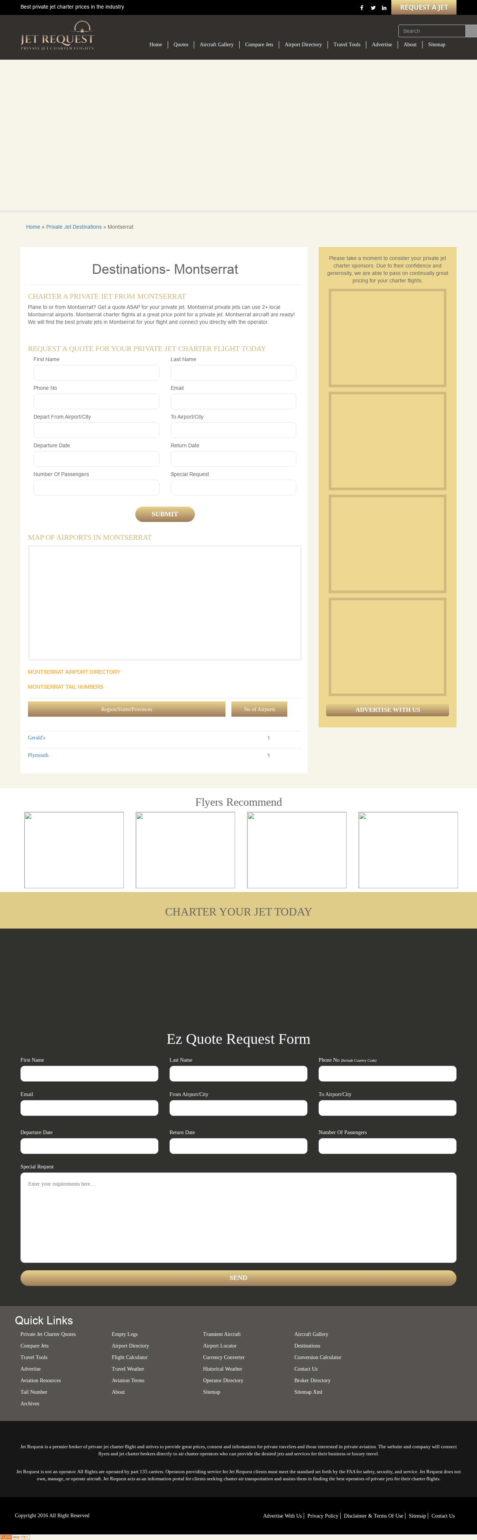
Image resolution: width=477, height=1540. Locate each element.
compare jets (34, 1346)
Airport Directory (303, 44)
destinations (307, 1346)
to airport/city (187, 417)
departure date (52, 445)
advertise (30, 1369)
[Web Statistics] (15, 1537)
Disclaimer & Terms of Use (373, 1516)
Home (155, 44)
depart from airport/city (62, 417)
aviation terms (128, 1380)
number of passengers (61, 474)
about (118, 1392)
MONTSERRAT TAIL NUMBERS (65, 687)
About (410, 44)
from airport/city (189, 1094)
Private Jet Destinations (74, 227)
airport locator (220, 1346)
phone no (45, 388)
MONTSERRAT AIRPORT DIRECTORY (74, 672)
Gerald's (36, 738)
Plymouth (38, 755)
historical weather (222, 1369)
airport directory (130, 1346)
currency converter (224, 1357)
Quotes (181, 44)
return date (185, 445)
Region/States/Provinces (126, 709)
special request (190, 474)
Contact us (306, 1369)
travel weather (128, 1369)
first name (47, 359)
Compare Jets (259, 44)
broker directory (312, 1380)
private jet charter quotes (48, 1334)
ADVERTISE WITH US (388, 709)
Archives (29, 1403)
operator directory (223, 1380)
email (177, 388)
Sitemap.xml (308, 1392)
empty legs (125, 1334)
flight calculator (130, 1357)
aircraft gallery (311, 1334)
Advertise (382, 44)
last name (183, 359)
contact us (443, 1516)
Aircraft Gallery (217, 44)
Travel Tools (347, 44)
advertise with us (282, 1516)
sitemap (211, 1392)
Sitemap (436, 44)
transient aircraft (222, 1334)
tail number (33, 1392)
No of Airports (259, 709)
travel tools (33, 1357)
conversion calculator (317, 1357)
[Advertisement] (387, 338)
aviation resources (40, 1380)
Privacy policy (322, 1516)
